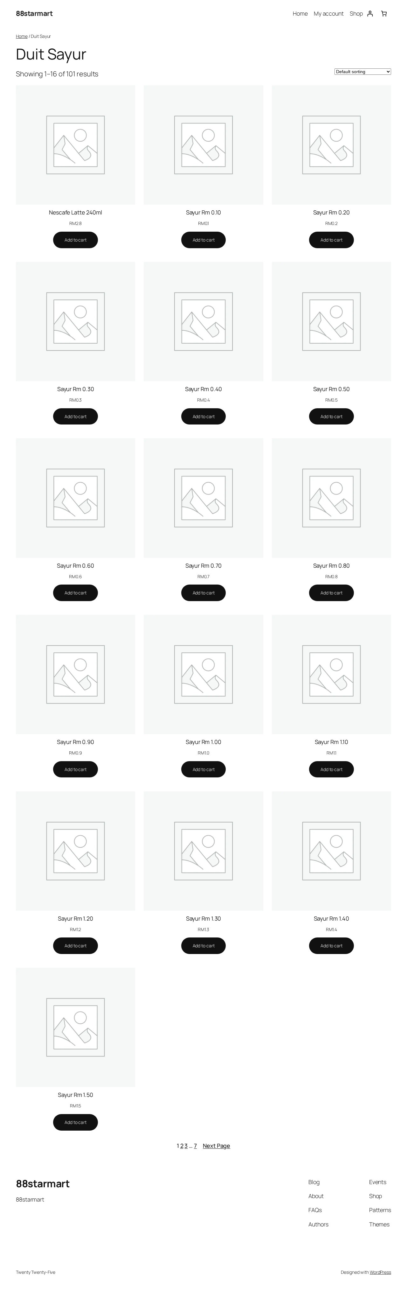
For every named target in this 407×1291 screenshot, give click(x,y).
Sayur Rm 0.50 (331, 389)
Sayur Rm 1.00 (203, 742)
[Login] (370, 13)
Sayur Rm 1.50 (75, 1094)
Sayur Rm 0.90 (75, 742)
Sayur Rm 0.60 (75, 565)
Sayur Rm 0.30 (75, 389)
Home (22, 36)
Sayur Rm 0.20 (331, 212)
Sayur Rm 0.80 (331, 565)
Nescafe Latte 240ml (75, 212)
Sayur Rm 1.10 (331, 742)
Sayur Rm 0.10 (203, 212)
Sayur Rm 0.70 (203, 565)
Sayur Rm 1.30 (203, 918)
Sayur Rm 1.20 (75, 918)
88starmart (34, 13)
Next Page (216, 1145)
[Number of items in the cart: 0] (384, 13)
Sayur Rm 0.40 (203, 389)
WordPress (380, 1272)
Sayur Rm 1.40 (331, 918)
